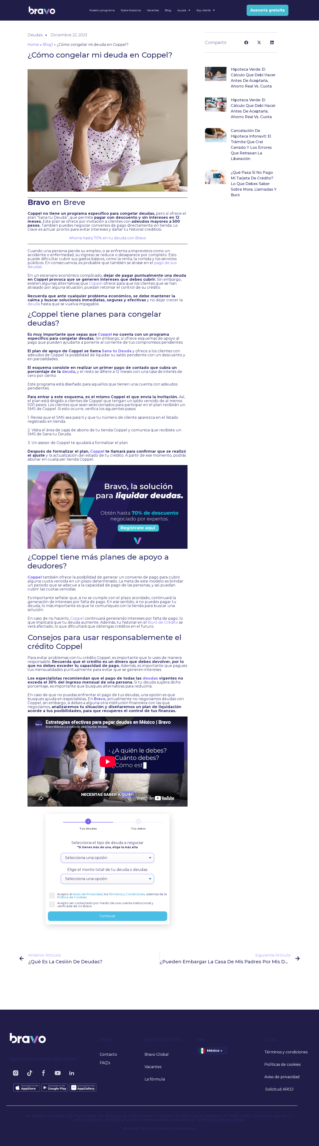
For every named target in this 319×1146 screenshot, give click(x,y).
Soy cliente (203, 10)
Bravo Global (157, 1054)
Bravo (99, 699)
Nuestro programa (102, 10)
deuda (34, 304)
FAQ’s (105, 1063)
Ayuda (181, 10)
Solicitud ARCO (279, 1089)
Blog (168, 10)
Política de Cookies (72, 897)
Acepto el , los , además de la (112, 896)
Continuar (107, 916)
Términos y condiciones (286, 1052)
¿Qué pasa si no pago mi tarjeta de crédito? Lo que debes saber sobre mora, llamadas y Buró (253, 183)
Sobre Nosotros (131, 10)
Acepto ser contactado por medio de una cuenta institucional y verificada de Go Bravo (105, 905)
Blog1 (48, 44)
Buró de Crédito (163, 622)
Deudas (35, 35)
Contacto (108, 1054)
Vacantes (153, 10)
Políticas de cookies (282, 1064)
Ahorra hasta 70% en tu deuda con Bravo (107, 238)
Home (33, 44)
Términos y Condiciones (127, 894)
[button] (246, 42)
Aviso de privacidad (282, 1077)
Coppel (96, 283)
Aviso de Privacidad (88, 894)
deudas (150, 678)
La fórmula (155, 1079)
